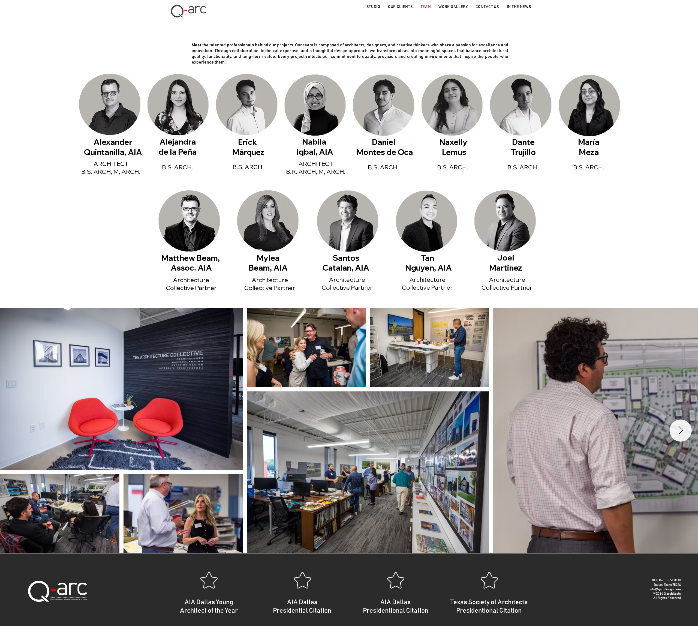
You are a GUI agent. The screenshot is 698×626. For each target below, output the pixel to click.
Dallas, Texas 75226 (667, 584)
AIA (362, 267)
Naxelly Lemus (454, 147)
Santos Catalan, (341, 263)
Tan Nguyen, (421, 263)
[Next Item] (681, 431)
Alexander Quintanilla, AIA (113, 147)
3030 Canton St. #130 (666, 580)
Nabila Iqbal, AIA (315, 147)
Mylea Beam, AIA (268, 263)
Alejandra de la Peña (178, 147)
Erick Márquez (248, 147)
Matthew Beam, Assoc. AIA (191, 263)
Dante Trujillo (523, 147)
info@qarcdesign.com (665, 589)
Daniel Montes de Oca (384, 147)
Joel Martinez (505, 262)
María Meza (588, 147)
